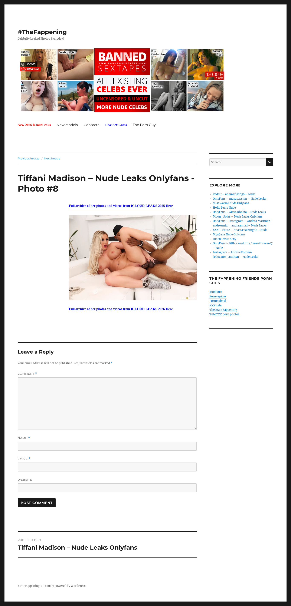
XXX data (215, 305)
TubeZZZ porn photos (224, 314)
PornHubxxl (217, 301)
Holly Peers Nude (224, 207)
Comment (27, 373)
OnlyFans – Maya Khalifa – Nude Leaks (239, 212)
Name (24, 438)
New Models (67, 125)
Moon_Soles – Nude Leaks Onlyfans (237, 216)
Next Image (52, 158)
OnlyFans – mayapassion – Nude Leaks (239, 199)
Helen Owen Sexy (224, 239)
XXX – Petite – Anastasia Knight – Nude (240, 230)
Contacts (91, 125)
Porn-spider (217, 296)
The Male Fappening (223, 310)
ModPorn (215, 292)
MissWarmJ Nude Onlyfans (231, 203)
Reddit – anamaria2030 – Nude (234, 194)
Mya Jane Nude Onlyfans (229, 234)
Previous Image (28, 158)
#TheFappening (42, 32)
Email (24, 459)
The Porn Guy (144, 125)
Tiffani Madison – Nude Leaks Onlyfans (103, 178)
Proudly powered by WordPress (64, 586)
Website (25, 479)
